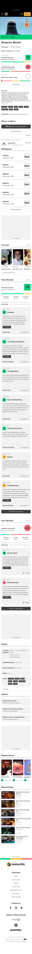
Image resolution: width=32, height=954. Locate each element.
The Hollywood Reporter (13, 342)
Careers (16, 883)
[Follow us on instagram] (16, 908)
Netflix (12, 37)
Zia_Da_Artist (10, 553)
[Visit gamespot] (16, 920)
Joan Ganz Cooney (13, 114)
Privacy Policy (16, 886)
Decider (8, 457)
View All (28, 280)
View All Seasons (16, 47)
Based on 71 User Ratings (7, 69)
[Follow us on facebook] (10, 908)
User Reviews (7, 520)
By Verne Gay (6, 332)
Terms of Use (16, 893)
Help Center (16, 880)
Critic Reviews (7, 280)
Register (27, 14)
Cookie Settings (16, 897)
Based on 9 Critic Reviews (8, 59)
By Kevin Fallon (7, 390)
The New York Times (13, 428)
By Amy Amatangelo (8, 361)
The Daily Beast (10, 371)
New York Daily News (12, 400)
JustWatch (28, 135)
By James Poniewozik (8, 447)
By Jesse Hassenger (8, 505)
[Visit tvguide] (16, 926)
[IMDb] (25, 939)
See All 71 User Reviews (16, 608)
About (16, 876)
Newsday (8, 312)
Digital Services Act (16, 890)
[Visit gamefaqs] (16, 930)
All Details (6, 689)
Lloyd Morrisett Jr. (23, 114)
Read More (7, 327)
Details (4, 644)
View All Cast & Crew (9, 272)
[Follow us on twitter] (21, 908)
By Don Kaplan (6, 418)
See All (29, 245)
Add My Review (16, 84)
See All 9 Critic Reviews (16, 511)
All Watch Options (16, 131)
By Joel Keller (6, 476)
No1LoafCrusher (11, 583)
